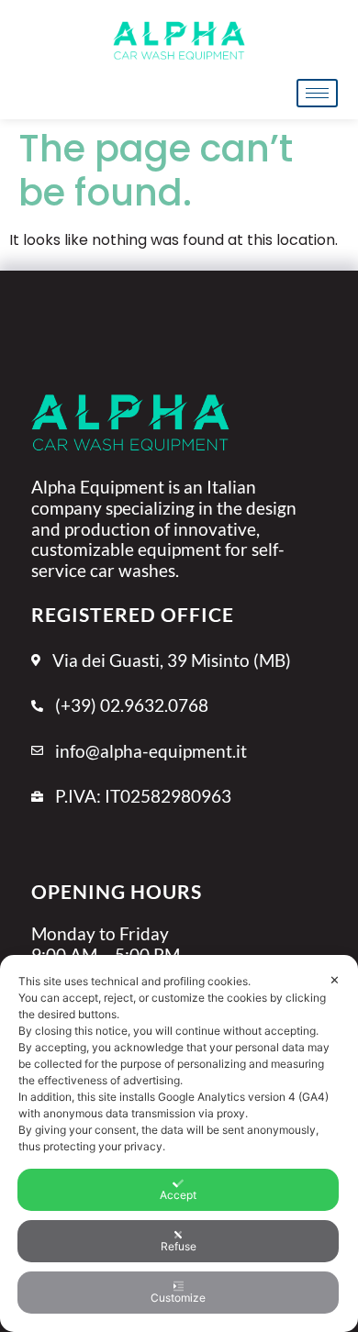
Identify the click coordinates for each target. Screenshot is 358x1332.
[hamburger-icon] (317, 93)
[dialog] (179, 1143)
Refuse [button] (178, 1246)
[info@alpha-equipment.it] (179, 761)
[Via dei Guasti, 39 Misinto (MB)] (179, 671)
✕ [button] (335, 979)
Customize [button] (178, 1297)
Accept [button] (178, 1195)
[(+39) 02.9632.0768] (179, 715)
